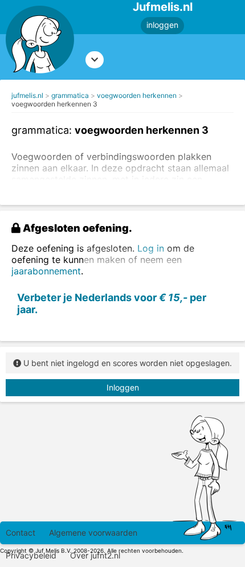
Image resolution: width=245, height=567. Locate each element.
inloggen (162, 25)
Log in (150, 248)
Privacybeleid (31, 555)
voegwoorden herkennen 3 (54, 104)
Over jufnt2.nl (95, 555)
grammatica (70, 95)
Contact (20, 532)
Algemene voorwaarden (93, 532)
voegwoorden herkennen (137, 95)
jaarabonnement (46, 271)
